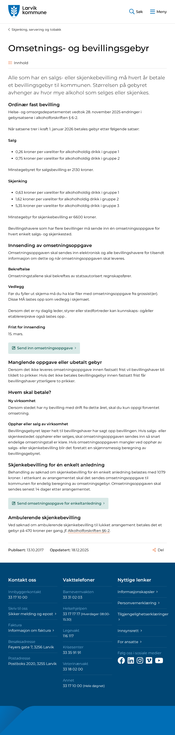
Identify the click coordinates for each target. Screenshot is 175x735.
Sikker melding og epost (31, 614)
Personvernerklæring (137, 603)
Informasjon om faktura (30, 630)
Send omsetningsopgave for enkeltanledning (59, 503)
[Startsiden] (27, 11)
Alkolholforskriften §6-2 (89, 531)
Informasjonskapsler (136, 592)
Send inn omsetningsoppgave (45, 348)
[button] (136, 11)
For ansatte (128, 642)
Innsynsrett (129, 631)
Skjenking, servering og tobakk (36, 30)
